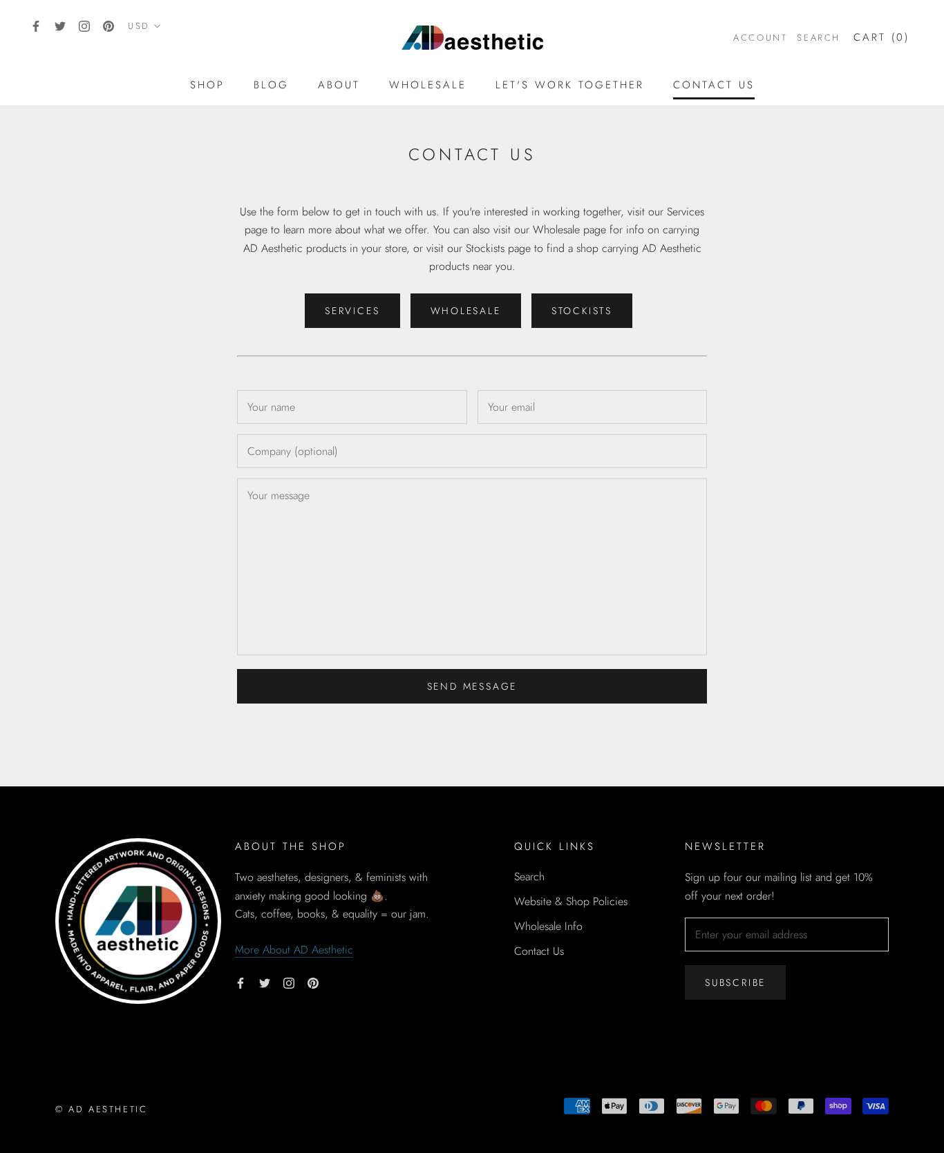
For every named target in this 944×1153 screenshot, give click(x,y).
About (339, 85)
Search (818, 37)
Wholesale (427, 85)
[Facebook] (35, 26)
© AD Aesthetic (101, 1109)
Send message (472, 686)
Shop (207, 85)
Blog (271, 85)
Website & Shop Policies (570, 901)
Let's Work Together (569, 85)
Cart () (881, 37)
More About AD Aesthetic (294, 950)
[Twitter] (60, 26)
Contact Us (714, 85)
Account (760, 37)
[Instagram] (84, 26)
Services (352, 311)
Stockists (581, 311)
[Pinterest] (108, 26)
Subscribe (735, 982)
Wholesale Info (548, 926)
